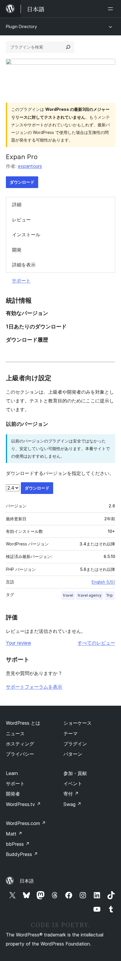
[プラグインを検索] (68, 47)
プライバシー (20, 754)
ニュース (15, 733)
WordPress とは (23, 723)
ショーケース (77, 723)
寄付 (71, 794)
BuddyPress (22, 854)
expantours (30, 166)
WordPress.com (26, 823)
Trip (109, 595)
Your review (18, 643)
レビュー (21, 220)
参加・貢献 (75, 773)
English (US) (103, 581)
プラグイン (75, 744)
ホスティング (20, 744)
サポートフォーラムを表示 (34, 687)
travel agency (90, 595)
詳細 (16, 204)
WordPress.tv (23, 804)
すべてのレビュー (96, 643)
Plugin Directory (21, 26)
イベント (72, 783)
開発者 (13, 794)
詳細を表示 (24, 265)
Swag (72, 804)
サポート (21, 280)
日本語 (27, 881)
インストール (26, 234)
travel (68, 595)
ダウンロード (22, 182)
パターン (72, 754)
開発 (16, 250)
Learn (12, 773)
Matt (14, 834)
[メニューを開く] (111, 9)
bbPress (18, 844)
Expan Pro (22, 157)
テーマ (70, 733)
